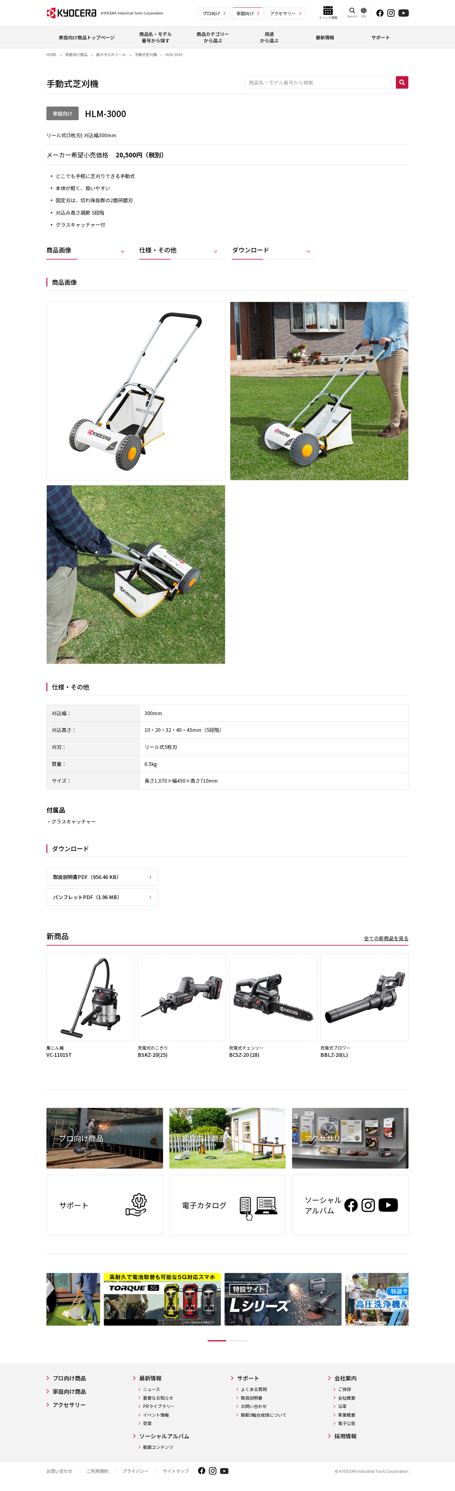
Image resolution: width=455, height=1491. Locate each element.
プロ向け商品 (69, 1378)
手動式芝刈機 (146, 54)
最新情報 (150, 1378)
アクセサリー (283, 13)
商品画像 (58, 250)
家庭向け (245, 13)
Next (413, 1308)
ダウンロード (250, 250)
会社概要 (346, 1398)
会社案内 (345, 1378)
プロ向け (211, 13)
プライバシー (136, 1471)
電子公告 (346, 1423)
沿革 (342, 1406)
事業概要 (346, 1415)
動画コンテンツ (158, 1447)
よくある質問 (254, 1389)
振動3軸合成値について (264, 1415)
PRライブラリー (159, 1406)
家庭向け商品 (76, 54)
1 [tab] (217, 1340)
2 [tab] (238, 1340)
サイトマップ (176, 1471)
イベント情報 (156, 1415)
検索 (402, 82)
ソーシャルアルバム (164, 1436)
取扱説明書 (251, 1398)
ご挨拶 (344, 1389)
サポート (248, 1378)
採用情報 (345, 1436)
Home (51, 54)
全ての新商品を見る (386, 938)
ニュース (151, 1389)
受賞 (147, 1423)
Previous (42, 1308)
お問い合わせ (254, 1406)
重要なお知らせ (158, 1398)
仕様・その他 (157, 250)
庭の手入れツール (111, 54)
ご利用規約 (97, 1471)
